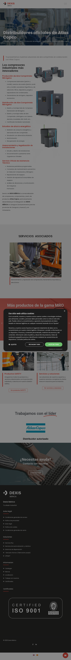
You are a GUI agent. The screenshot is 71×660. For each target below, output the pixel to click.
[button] (12, 344)
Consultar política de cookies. (26, 339)
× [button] (64, 311)
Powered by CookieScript (55, 349)
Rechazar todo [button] (34, 344)
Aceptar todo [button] (54, 344)
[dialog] (35, 330)
